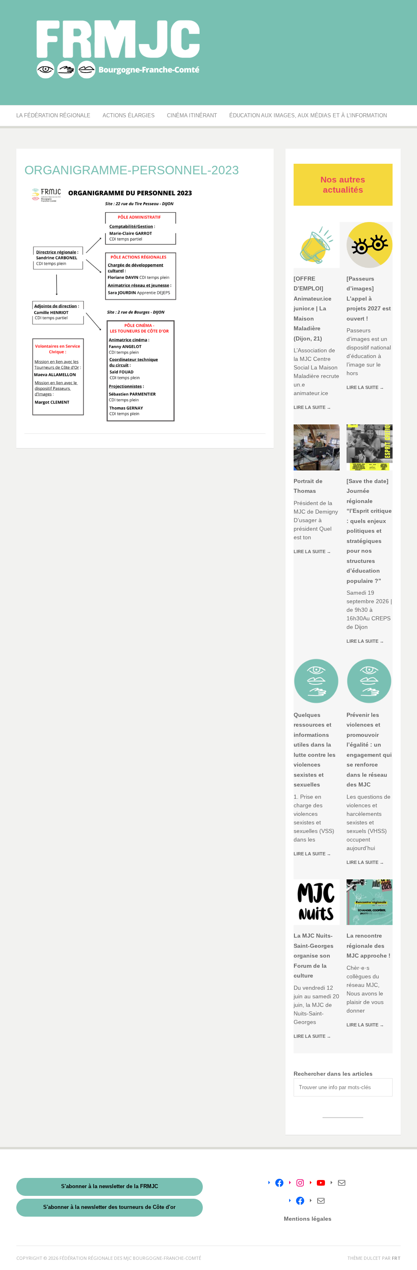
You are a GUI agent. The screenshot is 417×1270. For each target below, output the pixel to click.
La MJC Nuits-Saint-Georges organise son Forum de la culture (314, 955)
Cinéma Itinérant (192, 115)
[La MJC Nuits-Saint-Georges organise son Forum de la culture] (317, 902)
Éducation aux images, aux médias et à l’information (308, 115)
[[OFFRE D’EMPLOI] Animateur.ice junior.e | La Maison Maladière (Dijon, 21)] (317, 245)
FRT (396, 1258)
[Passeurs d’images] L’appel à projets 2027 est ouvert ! (369, 298)
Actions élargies (129, 115)
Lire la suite (312, 407)
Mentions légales (307, 1218)
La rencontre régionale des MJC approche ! (369, 945)
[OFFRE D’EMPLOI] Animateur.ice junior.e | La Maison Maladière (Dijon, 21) (312, 308)
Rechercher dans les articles (333, 1073)
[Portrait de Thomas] (317, 447)
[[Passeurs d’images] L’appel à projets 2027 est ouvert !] (370, 245)
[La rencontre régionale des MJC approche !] (370, 902)
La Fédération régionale (53, 115)
